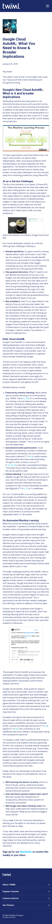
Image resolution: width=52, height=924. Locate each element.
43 (15, 465)
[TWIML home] (11, 6)
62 (24, 398)
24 (8, 465)
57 (27, 488)
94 (31, 456)
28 (12, 465)
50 (16, 728)
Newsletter (26, 851)
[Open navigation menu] (47, 6)
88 (27, 398)
